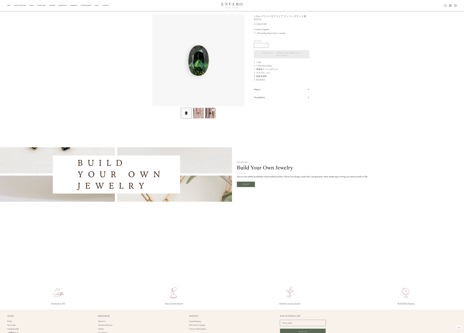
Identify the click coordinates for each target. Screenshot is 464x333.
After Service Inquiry (197, 325)
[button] (20, 5)
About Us (101, 321)
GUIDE (10, 316)
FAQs (9, 321)
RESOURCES (104, 316)
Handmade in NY (58, 303)
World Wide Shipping (406, 303)
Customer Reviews (105, 325)
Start (245, 184)
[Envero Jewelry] (232, 5)
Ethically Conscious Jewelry (290, 303)
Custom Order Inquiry (197, 329)
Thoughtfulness (259, 97)
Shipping (257, 89)
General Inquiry (195, 321)
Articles (101, 329)
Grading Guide (13, 329)
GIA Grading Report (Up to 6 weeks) (271, 33)
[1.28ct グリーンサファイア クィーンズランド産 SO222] (186, 113)
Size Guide (11, 325)
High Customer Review (174, 303)
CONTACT (194, 316)
